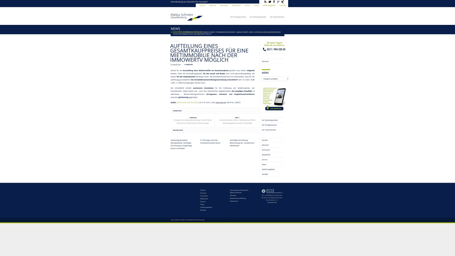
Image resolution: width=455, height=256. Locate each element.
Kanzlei (202, 5)
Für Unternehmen (277, 17)
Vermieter (189, 64)
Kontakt (283, 5)
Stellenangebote (269, 5)
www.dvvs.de (272, 202)
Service (247, 5)
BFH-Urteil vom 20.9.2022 (188, 102)
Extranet (212, 5)
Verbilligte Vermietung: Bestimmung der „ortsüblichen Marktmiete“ (242, 143)
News (256, 5)
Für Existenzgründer (258, 17)
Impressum (234, 201)
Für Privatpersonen (238, 17)
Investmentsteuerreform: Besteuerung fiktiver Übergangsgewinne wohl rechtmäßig (237, 121)
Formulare (224, 5)
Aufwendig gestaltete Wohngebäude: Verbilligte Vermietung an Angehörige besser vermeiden (181, 144)
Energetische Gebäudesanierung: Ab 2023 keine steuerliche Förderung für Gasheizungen (193, 121)
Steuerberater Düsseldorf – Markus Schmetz (232, 32)
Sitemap (233, 195)
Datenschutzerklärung (238, 198)
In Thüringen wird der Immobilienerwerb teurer (210, 141)
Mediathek (236, 5)
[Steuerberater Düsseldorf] (187, 19)
